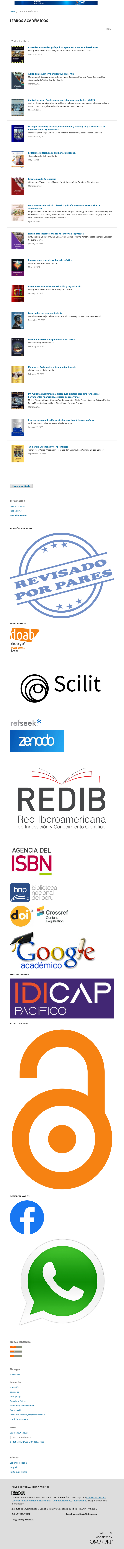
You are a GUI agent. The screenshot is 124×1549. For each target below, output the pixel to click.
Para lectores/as (17, 506)
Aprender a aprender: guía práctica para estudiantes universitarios (63, 47)
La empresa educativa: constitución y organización (54, 286)
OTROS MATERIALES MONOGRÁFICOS (27, 1441)
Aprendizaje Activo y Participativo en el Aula (51, 73)
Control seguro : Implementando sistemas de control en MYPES (61, 100)
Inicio (12, 11)
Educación (14, 1387)
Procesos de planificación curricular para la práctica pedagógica (61, 420)
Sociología (14, 1391)
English (14, 1467)
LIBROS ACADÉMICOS (21, 1437)
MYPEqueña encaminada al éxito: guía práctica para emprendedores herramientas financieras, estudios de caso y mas (64, 395)
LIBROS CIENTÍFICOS (19, 1432)
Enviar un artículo (21, 486)
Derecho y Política (18, 1401)
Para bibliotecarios (18, 515)
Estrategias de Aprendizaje (42, 178)
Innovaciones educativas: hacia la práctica (50, 260)
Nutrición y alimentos (19, 1419)
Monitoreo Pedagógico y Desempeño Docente (52, 367)
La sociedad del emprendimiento (45, 313)
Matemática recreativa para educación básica (51, 339)
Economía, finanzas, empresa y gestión (27, 1414)
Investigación (16, 1410)
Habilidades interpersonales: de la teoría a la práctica (56, 233)
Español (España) (19, 1462)
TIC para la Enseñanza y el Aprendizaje (48, 446)
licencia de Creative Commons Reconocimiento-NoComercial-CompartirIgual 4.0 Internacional (58, 1499)
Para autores (15, 510)
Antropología (16, 1396)
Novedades (15, 1374)
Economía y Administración (22, 1405)
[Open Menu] (10, 3)
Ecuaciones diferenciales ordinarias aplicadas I (52, 152)
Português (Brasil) (19, 1471)
